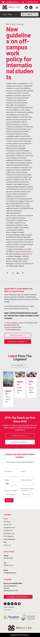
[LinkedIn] (12, 603)
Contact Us (7, 545)
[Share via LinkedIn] (18, 273)
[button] (17, 335)
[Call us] (31, 7)
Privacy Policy (7, 609)
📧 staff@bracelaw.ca (12, 329)
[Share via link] (23, 273)
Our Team (7, 521)
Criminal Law (8, 530)
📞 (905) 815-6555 (12, 327)
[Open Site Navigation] (37, 7)
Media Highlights (9, 539)
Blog (9, 14)
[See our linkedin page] (26, 7)
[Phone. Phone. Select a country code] (8, 483)
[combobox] (28, 483)
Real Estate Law (9, 533)
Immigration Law (9, 527)
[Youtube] (19, 603)
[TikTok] (5, 603)
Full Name (9, 471)
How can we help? (11, 490)
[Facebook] (15, 603)
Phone (7, 480)
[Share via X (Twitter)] (12, 273)
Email (23, 471)
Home (4, 14)
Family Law (8, 524)
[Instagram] (8, 603)
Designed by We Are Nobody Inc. (20, 635)
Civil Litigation (9, 536)
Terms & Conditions (9, 607)
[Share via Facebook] (7, 273)
